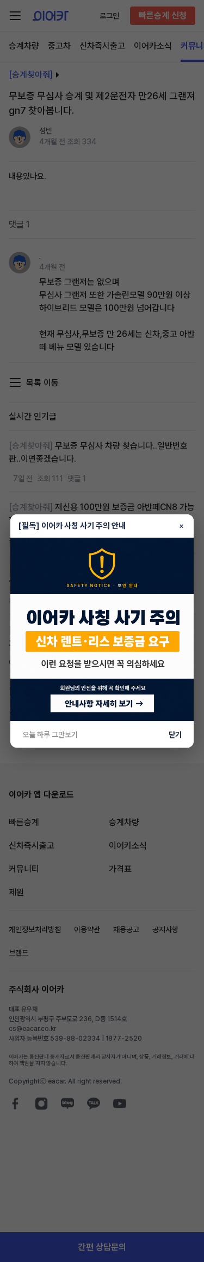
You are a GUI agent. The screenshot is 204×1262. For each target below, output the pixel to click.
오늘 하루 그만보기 (50, 734)
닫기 (175, 734)
